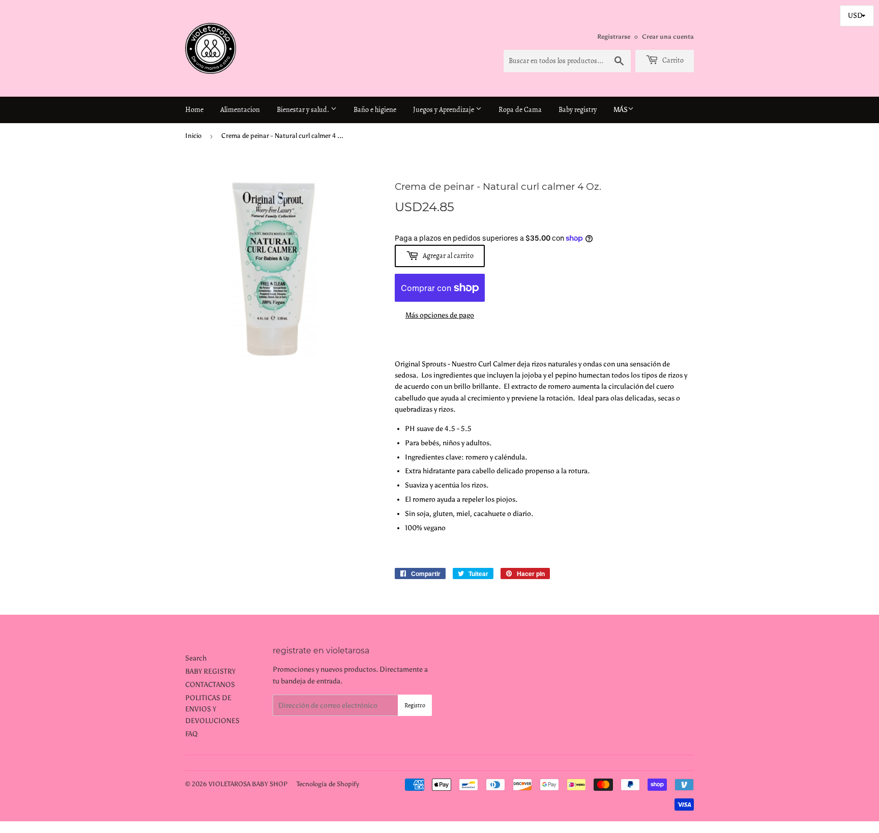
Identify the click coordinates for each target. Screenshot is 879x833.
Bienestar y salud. (304, 109)
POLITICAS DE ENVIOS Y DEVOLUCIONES (212, 709)
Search (196, 658)
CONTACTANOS (210, 684)
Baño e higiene (375, 109)
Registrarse (613, 36)
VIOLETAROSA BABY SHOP (248, 784)
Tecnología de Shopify (328, 784)
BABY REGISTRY (210, 671)
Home (194, 109)
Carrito (672, 60)
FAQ (191, 734)
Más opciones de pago (439, 315)
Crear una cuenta (668, 36)
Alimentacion (240, 109)
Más (620, 109)
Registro (414, 705)
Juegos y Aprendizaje (444, 109)
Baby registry (578, 109)
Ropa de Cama (520, 109)
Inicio (193, 135)
